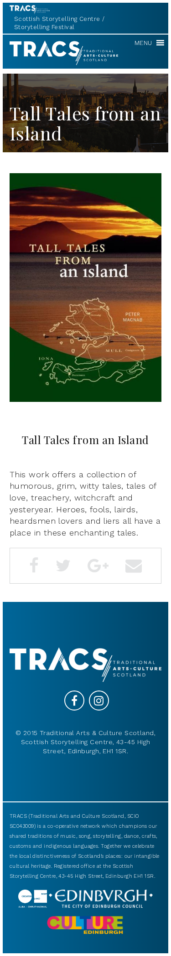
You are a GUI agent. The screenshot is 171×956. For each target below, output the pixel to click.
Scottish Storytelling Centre (57, 18)
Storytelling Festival (44, 27)
